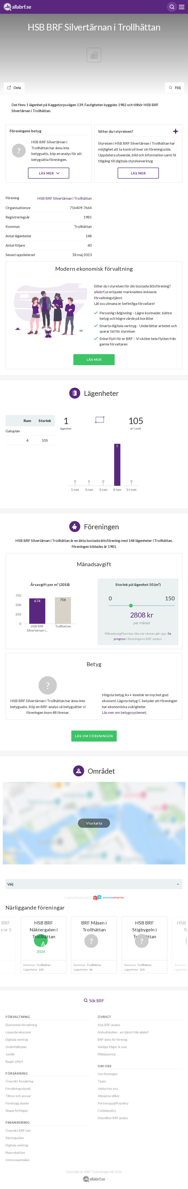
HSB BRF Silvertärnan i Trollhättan (64, 198)
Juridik (10, 1054)
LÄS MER (138, 173)
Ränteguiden (15, 1138)
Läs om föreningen (94, 736)
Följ (177, 87)
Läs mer (47, 173)
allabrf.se (101, 292)
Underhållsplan (16, 1047)
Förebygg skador (17, 1103)
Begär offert (14, 1061)
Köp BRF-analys (109, 1025)
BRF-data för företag (112, 1039)
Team (102, 1081)
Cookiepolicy (107, 1110)
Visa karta (94, 823)
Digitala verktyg (17, 1039)
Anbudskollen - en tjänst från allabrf (123, 1032)
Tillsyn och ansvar (18, 1096)
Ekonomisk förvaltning (21, 1025)
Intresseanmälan (18, 1160)
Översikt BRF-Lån (18, 1130)
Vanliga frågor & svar (112, 1047)
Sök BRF (96, 1000)
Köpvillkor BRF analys (113, 1118)
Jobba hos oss (108, 1088)
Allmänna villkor (109, 1096)
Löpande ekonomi (18, 1032)
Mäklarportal (107, 1054)
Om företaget (108, 1074)
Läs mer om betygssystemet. (124, 712)
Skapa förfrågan (17, 1110)
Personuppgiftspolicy (113, 1103)
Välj (10, 884)
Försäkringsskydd (18, 1088)
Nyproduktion (15, 1152)
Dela (17, 87)
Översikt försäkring (19, 1081)
